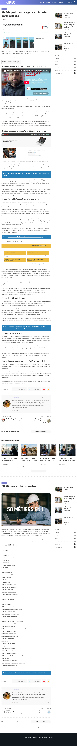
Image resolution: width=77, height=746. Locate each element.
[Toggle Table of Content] (18, 62)
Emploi (4, 9)
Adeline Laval (15, 397)
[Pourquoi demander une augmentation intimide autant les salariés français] (67, 450)
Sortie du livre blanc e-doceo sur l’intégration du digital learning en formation (69, 25)
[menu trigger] (3, 2)
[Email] (48, 389)
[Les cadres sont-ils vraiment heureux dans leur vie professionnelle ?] (10, 450)
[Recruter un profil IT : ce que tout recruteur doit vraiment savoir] (48, 450)
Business (57, 58)
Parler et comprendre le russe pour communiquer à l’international (69, 35)
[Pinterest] (44, 389)
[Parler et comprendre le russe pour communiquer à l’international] (58, 36)
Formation (57, 67)
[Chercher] (74, 2)
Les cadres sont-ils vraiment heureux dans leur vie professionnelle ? (10, 460)
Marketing (57, 70)
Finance (56, 64)
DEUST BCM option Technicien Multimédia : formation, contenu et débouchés (69, 45)
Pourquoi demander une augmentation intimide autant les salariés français (67, 460)
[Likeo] (10, 2)
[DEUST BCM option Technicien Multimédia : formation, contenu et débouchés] (58, 47)
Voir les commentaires (40, 431)
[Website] (48, 410)
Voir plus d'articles (44, 397)
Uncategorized (58, 73)
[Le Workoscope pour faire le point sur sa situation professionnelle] (58, 15)
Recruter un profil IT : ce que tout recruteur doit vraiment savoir (47, 460)
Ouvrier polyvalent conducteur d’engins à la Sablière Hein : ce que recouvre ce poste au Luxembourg (29, 461)
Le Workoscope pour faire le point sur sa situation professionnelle (69, 14)
